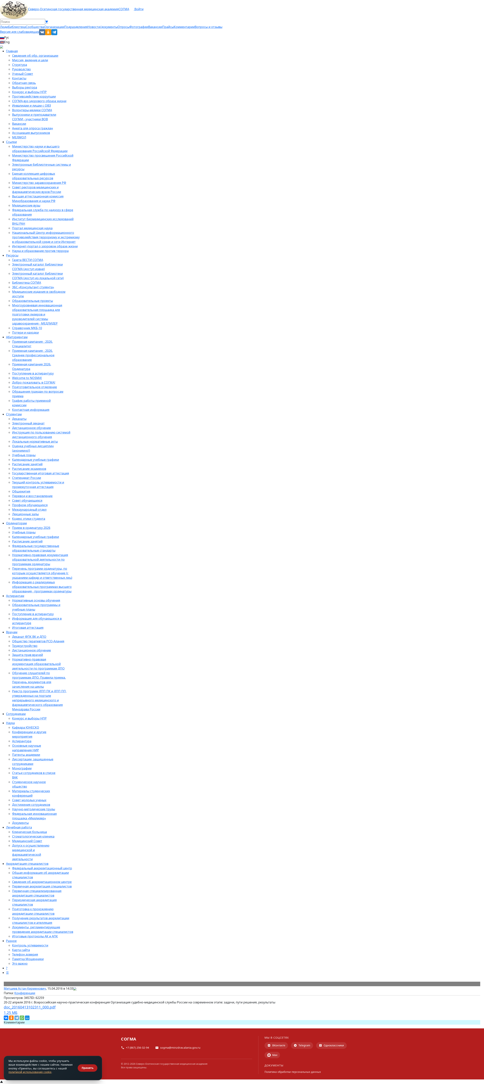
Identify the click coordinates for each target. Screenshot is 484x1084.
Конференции (24, 993)
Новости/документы (103, 27)
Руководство (21, 69)
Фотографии (139, 27)
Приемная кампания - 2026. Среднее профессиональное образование (33, 355)
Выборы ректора (24, 87)
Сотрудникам (16, 714)
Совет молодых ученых (29, 800)
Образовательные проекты (32, 301)
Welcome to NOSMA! (27, 378)
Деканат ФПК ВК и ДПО (29, 637)
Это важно (20, 963)
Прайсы (168, 27)
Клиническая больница (29, 832)
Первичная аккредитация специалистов (42, 886)
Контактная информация (30, 410)
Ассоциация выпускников (31, 133)
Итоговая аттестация (27, 628)
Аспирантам (15, 596)
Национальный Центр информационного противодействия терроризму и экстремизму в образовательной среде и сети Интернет (46, 237)
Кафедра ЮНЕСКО (25, 727)
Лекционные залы (25, 514)
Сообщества (35, 27)
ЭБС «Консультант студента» (33, 287)
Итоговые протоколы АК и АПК (35, 936)
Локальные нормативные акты (35, 441)
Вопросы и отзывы (208, 27)
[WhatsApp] (22, 1018)
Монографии (22, 768)
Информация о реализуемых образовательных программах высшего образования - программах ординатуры (42, 586)
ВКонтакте (278, 1045)
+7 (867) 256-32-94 (137, 1047)
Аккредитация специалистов (27, 864)
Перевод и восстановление (32, 496)
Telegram (304, 1045)
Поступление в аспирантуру (33, 373)
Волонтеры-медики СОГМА (32, 110)
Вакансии (155, 27)
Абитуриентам (17, 337)
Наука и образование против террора (40, 251)
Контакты (19, 78)
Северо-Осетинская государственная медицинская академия (73, 9)
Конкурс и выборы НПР (29, 92)
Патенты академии (26, 755)
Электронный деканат (28, 423)
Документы (20, 823)
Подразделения (76, 27)
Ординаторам (16, 523)
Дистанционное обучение (31, 428)
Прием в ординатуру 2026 (31, 528)
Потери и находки (25, 332)
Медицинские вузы (26, 205)
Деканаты (19, 419)
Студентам (14, 414)
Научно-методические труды (33, 809)
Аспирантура (21, 741)
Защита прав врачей (27, 655)
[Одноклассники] (11, 1018)
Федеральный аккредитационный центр (42, 868)
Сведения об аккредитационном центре (42, 882)
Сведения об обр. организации (35, 56)
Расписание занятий (27, 464)
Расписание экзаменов (29, 469)
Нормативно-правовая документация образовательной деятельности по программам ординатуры (40, 559)
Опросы (124, 27)
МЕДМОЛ (19, 137)
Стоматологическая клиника (33, 836)
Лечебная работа (19, 827)
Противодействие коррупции (34, 96)
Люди (4, 27)
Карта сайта (21, 950)
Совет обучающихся (27, 500)
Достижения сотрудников (31, 805)
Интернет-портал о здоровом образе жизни (45, 246)
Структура (19, 65)
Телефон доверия (25, 954)
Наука (10, 723)
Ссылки (11, 142)
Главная (12, 51)
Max (274, 1055)
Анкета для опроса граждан (32, 128)
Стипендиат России (26, 478)
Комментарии (184, 27)
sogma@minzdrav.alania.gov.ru (180, 1047)
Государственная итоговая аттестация (40, 473)
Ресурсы (12, 255)
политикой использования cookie (30, 1072)
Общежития (21, 491)
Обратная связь (24, 83)
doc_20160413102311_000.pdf (30, 1010)
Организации (54, 27)
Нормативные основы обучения (36, 600)
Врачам (11, 632)
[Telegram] (16, 1018)
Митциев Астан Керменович (25, 988)
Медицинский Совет (27, 841)
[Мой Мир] (27, 1018)
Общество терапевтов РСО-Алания (38, 641)
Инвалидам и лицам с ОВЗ (31, 105)
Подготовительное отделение (34, 387)
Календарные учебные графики (35, 460)
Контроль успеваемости (30, 945)
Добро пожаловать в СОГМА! (33, 382)
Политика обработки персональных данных (292, 1072)
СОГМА (124, 9)
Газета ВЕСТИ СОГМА (27, 260)
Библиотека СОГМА (26, 283)
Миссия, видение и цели (30, 60)
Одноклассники (334, 1045)
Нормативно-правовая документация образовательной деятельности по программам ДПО (38, 664)
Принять (87, 1068)
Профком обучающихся (30, 505)
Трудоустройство (24, 646)
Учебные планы (24, 455)
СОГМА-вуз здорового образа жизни (39, 101)
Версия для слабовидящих (19, 32)
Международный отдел (29, 509)
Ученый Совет (22, 74)
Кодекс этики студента (28, 519)
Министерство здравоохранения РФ (39, 183)
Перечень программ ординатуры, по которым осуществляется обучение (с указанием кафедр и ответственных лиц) (42, 573)
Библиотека (17, 27)
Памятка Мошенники (28, 959)
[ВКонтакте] (6, 1018)
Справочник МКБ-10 (27, 328)
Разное (11, 941)
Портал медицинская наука (32, 228)
